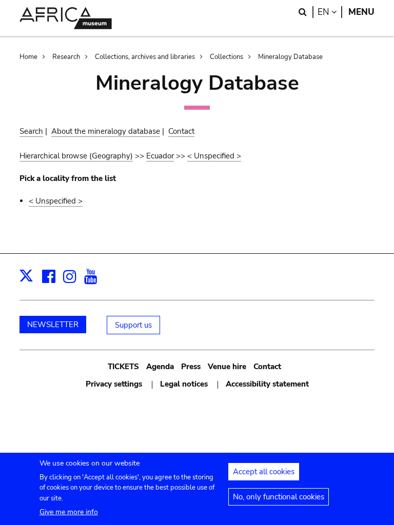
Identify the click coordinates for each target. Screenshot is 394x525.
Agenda (160, 366)
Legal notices (184, 384)
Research (66, 57)
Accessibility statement (267, 384)
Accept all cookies (263, 472)
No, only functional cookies (278, 497)
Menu (361, 12)
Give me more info (69, 512)
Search (31, 131)
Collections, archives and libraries (145, 57)
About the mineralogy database (105, 131)
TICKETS (123, 366)
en (330, 12)
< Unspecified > (214, 156)
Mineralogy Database (290, 57)
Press (191, 366)
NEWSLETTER (52, 324)
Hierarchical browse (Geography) (76, 156)
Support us (133, 325)
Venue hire (227, 366)
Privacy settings (114, 384)
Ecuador (160, 156)
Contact (181, 131)
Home (28, 57)
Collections (226, 57)
